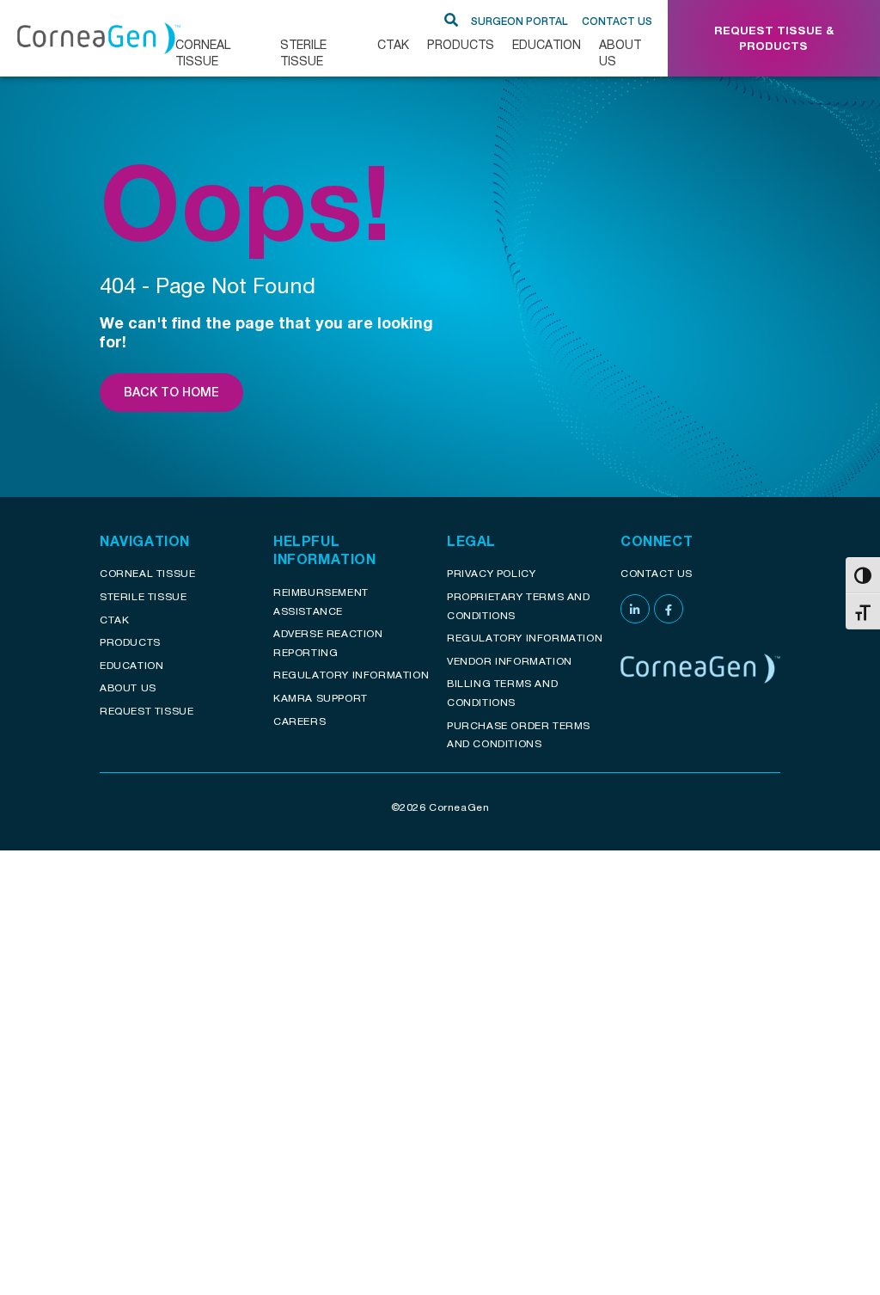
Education (546, 44)
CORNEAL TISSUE (202, 52)
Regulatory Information (351, 674)
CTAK (393, 44)
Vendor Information (509, 660)
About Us (620, 52)
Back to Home (171, 392)
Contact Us (617, 21)
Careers (299, 721)
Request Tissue (146, 710)
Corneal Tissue (147, 573)
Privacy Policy (491, 573)
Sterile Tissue (303, 52)
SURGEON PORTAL (519, 21)
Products (460, 44)
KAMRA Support (320, 697)
